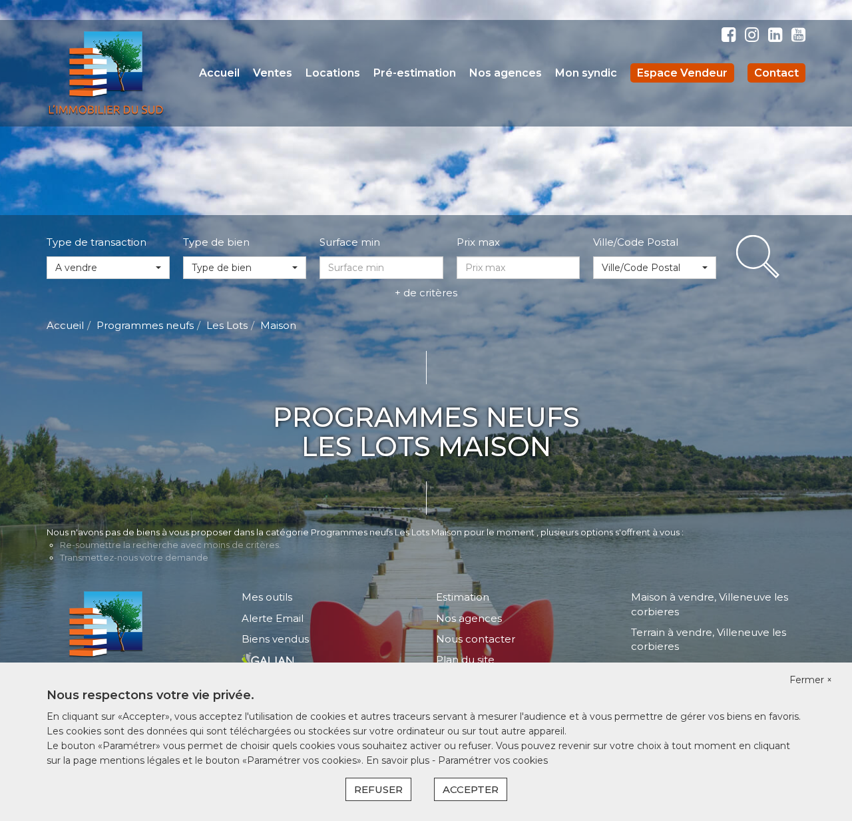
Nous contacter (475, 639)
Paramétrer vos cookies (493, 760)
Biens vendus (275, 639)
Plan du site (465, 659)
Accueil (219, 73)
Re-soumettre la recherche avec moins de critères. (170, 544)
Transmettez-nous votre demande (134, 557)
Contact (776, 73)
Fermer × (810, 680)
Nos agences (505, 73)
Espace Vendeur (682, 73)
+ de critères (426, 292)
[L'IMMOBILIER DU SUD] (106, 72)
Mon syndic (586, 73)
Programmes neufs (145, 325)
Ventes (272, 73)
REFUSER (378, 789)
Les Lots (227, 325)
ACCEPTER (471, 789)
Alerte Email (273, 618)
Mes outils (267, 597)
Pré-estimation (414, 73)
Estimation (462, 597)
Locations (333, 73)
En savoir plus (399, 760)
